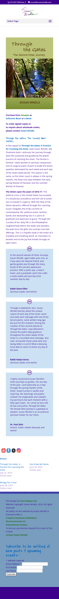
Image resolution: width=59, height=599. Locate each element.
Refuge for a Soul (8, 482)
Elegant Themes (29, 591)
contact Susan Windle (16, 535)
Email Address (13, 564)
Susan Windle (27, 130)
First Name (11, 567)
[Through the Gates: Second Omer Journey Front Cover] (29, 109)
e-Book (27, 118)
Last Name (11, 570)
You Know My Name (39, 464)
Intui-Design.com (28, 501)
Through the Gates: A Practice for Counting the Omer (12, 467)
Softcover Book (13, 118)
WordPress (29, 595)
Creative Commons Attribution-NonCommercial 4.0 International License (21, 521)
